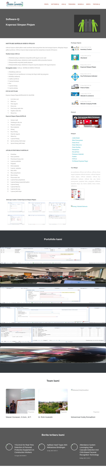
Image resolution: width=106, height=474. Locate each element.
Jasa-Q (63, 4)
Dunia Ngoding (76, 147)
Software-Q (55, 4)
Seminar (74, 156)
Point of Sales (84, 87)
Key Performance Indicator (88, 76)
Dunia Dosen (75, 142)
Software (74, 159)
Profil (46, 4)
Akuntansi (83, 58)
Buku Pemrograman (77, 140)
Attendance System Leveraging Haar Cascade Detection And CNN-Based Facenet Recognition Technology (89, 450)
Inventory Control (86, 49)
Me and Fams (75, 152)
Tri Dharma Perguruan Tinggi (80, 161)
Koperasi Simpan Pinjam (88, 67)
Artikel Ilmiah (76, 138)
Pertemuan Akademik (78, 154)
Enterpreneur (75, 149)
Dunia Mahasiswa (77, 145)
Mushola (81, 4)
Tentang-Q (96, 4)
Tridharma (71, 4)
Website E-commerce (87, 96)
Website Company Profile (88, 103)
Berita (88, 4)
